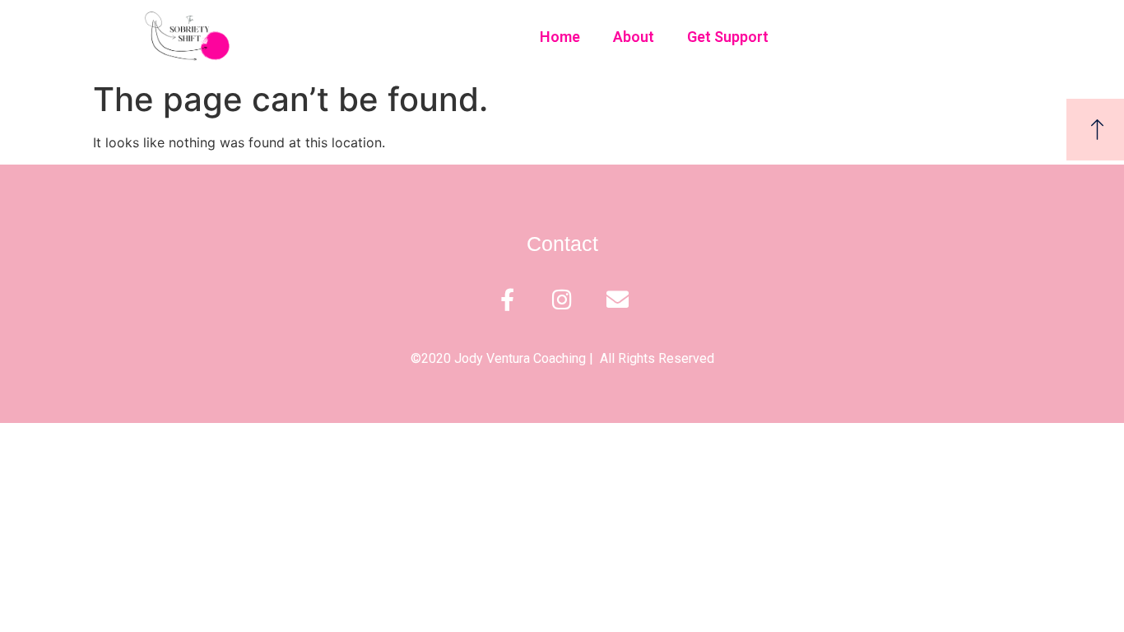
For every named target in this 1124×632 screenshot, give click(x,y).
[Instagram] (562, 299)
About (633, 36)
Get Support (728, 36)
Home (560, 36)
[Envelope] (617, 299)
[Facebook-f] (507, 299)
